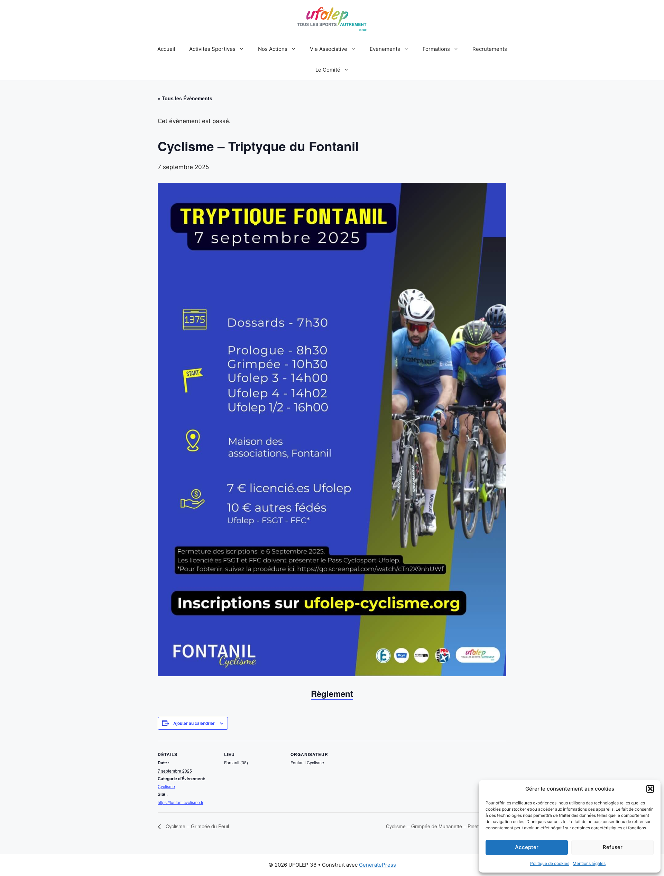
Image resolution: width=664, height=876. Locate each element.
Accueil (166, 49)
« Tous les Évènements (185, 98)
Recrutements (489, 49)
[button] (650, 788)
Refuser (612, 847)
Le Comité (327, 69)
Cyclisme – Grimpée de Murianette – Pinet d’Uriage (443, 826)
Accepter (526, 847)
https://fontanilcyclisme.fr (180, 802)
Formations (436, 49)
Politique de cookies (549, 863)
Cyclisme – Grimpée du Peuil (196, 826)
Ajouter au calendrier (194, 723)
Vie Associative (328, 49)
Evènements (385, 49)
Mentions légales (589, 863)
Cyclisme (166, 786)
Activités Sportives (212, 49)
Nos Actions (272, 49)
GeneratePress (377, 864)
